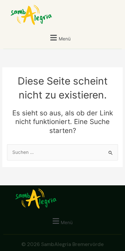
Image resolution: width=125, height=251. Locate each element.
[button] (59, 37)
